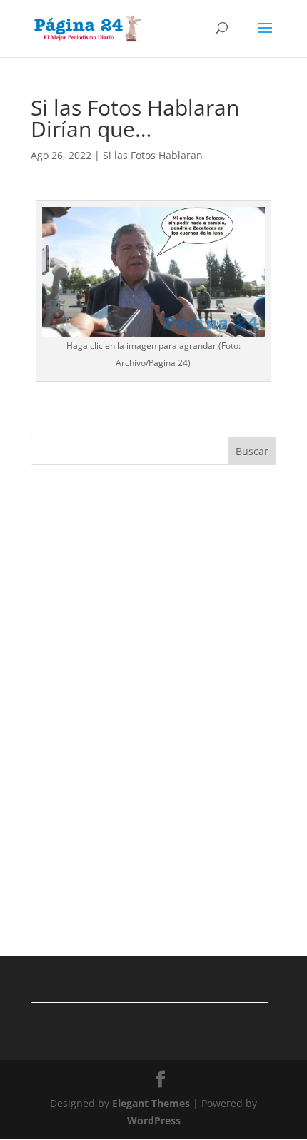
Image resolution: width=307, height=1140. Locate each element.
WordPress (154, 1120)
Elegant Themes (151, 1103)
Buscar (252, 451)
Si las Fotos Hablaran (153, 155)
